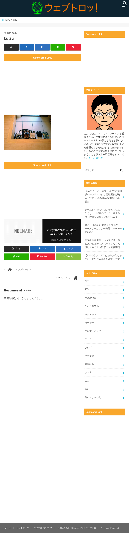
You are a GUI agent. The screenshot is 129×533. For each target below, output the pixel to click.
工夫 (87, 381)
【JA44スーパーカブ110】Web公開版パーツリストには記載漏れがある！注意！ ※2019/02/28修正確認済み (103, 196)
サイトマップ (23, 528)
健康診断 (89, 364)
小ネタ (88, 372)
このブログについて (43, 528)
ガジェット (90, 314)
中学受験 (89, 356)
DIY (87, 281)
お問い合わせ (64, 528)
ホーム (8, 528)
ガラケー (89, 322)
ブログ (88, 347)
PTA (87, 289)
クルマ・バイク (93, 331)
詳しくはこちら (97, 158)
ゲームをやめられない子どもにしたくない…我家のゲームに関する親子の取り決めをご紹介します (102, 213)
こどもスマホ (92, 306)
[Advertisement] (42, 85)
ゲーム (88, 339)
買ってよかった (93, 397)
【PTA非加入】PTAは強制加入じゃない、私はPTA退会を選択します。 (103, 257)
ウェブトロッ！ (93, 528)
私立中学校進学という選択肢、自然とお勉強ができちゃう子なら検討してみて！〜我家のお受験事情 (102, 243)
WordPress (90, 297)
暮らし (88, 389)
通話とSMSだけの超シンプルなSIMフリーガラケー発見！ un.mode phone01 (103, 228)
